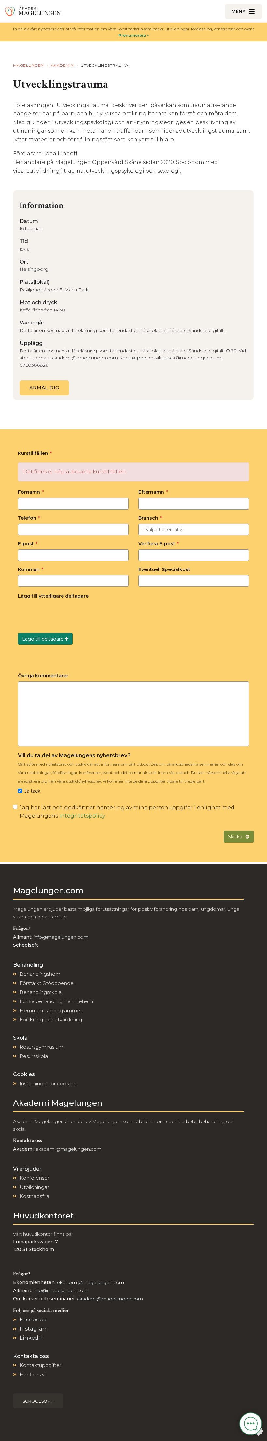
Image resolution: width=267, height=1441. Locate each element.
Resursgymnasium (41, 1047)
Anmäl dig (44, 388)
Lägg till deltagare (43, 639)
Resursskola (34, 1056)
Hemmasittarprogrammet (51, 1010)
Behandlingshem (40, 974)
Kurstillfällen (35, 453)
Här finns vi (33, 1374)
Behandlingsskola (41, 992)
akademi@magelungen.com (69, 1149)
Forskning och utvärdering (51, 1019)
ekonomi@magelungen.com (90, 1282)
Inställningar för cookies (48, 1083)
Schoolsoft (38, 1401)
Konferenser (34, 1177)
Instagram (34, 1329)
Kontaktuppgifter (40, 1365)
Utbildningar (34, 1187)
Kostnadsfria (34, 1196)
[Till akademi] (33, 11)
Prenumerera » (134, 35)
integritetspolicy (82, 816)
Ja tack (32, 791)
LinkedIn (32, 1338)
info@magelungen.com (60, 937)
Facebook (33, 1320)
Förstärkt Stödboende (47, 983)
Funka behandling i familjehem (56, 1001)
